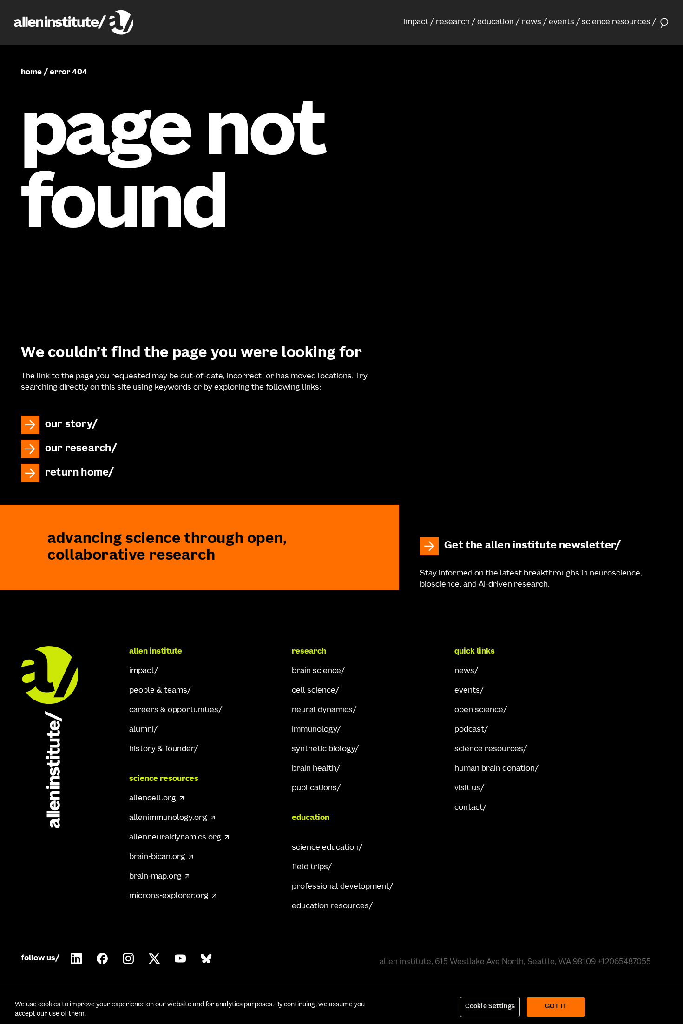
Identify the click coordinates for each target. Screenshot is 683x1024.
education (495, 22)
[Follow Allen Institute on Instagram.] (128, 958)
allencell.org (152, 798)
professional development (340, 887)
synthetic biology (323, 749)
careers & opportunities (173, 710)
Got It (556, 1007)
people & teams (158, 690)
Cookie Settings (490, 1007)
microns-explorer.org (169, 896)
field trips (310, 867)
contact (468, 808)
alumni (141, 729)
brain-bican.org (157, 857)
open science (478, 710)
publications (314, 788)
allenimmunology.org (168, 818)
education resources (330, 906)
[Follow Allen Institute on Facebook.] (102, 958)
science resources (616, 22)
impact (415, 22)
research (453, 22)
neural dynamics (322, 710)
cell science (313, 690)
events (561, 22)
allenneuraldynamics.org (175, 837)
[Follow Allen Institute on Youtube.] (180, 958)
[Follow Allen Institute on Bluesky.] (206, 958)
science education (325, 848)
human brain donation (494, 769)
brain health (314, 769)
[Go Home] (58, 737)
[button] (418, 22)
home (31, 72)
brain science (316, 671)
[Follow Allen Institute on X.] (154, 958)
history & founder (161, 749)
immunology (314, 729)
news (531, 22)
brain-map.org (155, 876)
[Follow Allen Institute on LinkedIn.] (76, 958)
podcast (469, 729)
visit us (467, 788)
